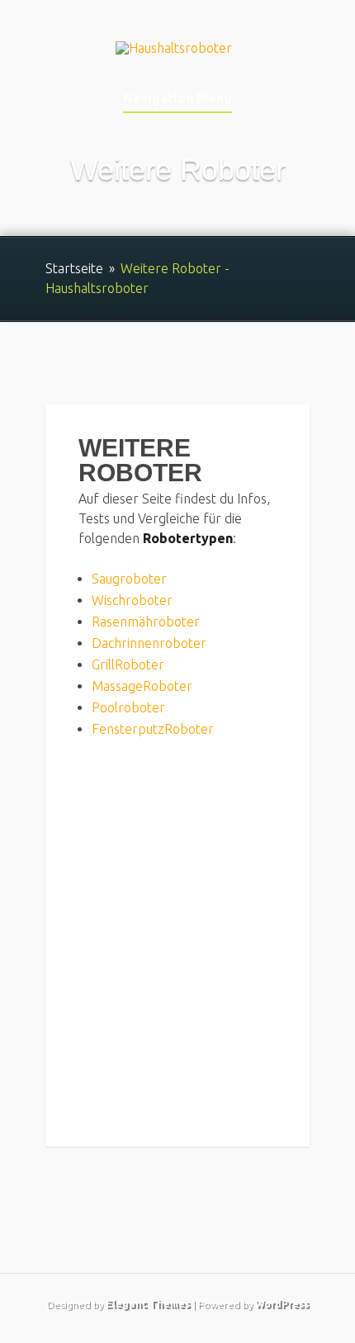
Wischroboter (132, 600)
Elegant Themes (148, 1303)
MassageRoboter (142, 686)
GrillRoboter (128, 664)
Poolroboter (128, 707)
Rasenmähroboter (146, 621)
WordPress (282, 1303)
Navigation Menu (177, 99)
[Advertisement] (177, 936)
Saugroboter (129, 578)
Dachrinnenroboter (149, 643)
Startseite (74, 268)
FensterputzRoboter (153, 728)
